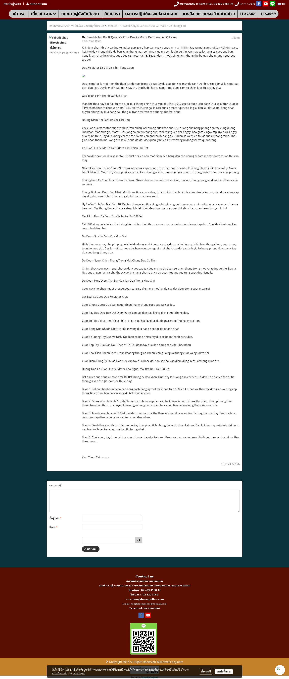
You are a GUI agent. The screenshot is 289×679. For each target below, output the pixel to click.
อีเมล (53, 527)
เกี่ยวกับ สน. (42, 14)
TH (283, 4)
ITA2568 (247, 14)
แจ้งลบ (236, 38)
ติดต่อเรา (112, 14)
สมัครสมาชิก (38, 4)
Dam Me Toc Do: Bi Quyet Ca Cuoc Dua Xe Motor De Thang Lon (146, 26)
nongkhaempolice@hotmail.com (148, 604)
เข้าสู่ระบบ (14, 4)
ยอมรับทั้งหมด (224, 671)
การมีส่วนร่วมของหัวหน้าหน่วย (209, 14)
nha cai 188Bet (180, 47)
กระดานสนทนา (58, 26)
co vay (105, 457)
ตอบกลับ (92, 549)
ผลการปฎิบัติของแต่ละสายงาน (151, 14)
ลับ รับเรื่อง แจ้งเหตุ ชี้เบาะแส (87, 26)
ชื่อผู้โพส (55, 518)
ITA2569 (268, 14)
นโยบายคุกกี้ (79, 673)
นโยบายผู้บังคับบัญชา (80, 14)
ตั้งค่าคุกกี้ (206, 671)
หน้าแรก (18, 14)
